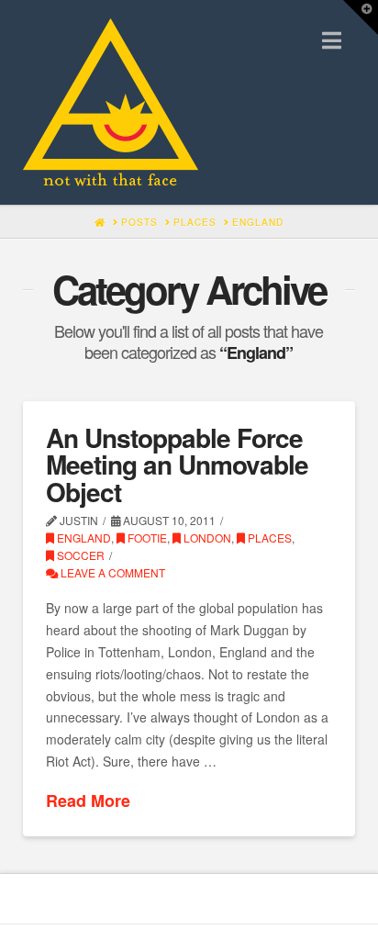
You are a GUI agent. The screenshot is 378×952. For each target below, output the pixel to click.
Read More (88, 801)
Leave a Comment (111, 572)
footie (146, 537)
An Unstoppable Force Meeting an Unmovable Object (177, 464)
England (82, 537)
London (206, 537)
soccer (79, 555)
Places (268, 537)
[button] (331, 40)
